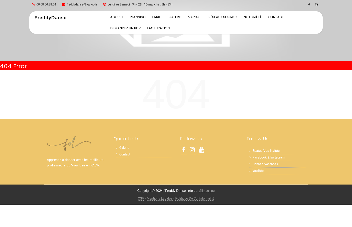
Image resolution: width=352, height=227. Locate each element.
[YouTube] (201, 151)
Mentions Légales (160, 198)
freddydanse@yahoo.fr (82, 4)
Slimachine (207, 191)
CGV (141, 198)
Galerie (175, 17)
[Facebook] (309, 4)
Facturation (158, 28)
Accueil (117, 17)
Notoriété (253, 17)
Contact (276, 17)
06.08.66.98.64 (46, 4)
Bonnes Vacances (265, 164)
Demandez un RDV (125, 28)
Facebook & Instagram (269, 157)
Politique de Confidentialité (194, 198)
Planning (138, 17)
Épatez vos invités (266, 151)
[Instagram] (316, 4)
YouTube (259, 171)
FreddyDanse (50, 17)
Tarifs (157, 17)
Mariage (195, 17)
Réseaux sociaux (223, 17)
